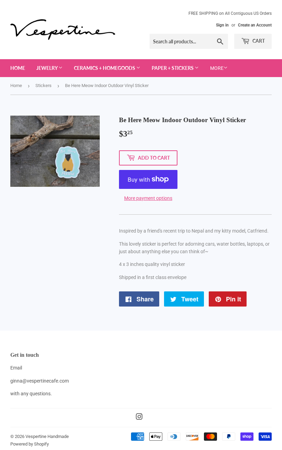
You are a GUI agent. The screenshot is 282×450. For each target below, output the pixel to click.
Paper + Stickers (173, 68)
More (217, 68)
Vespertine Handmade (47, 436)
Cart (258, 41)
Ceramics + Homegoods (105, 68)
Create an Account (255, 25)
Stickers (43, 85)
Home (17, 68)
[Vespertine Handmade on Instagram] (139, 417)
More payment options (148, 198)
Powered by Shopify (29, 444)
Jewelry (47, 68)
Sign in (222, 25)
